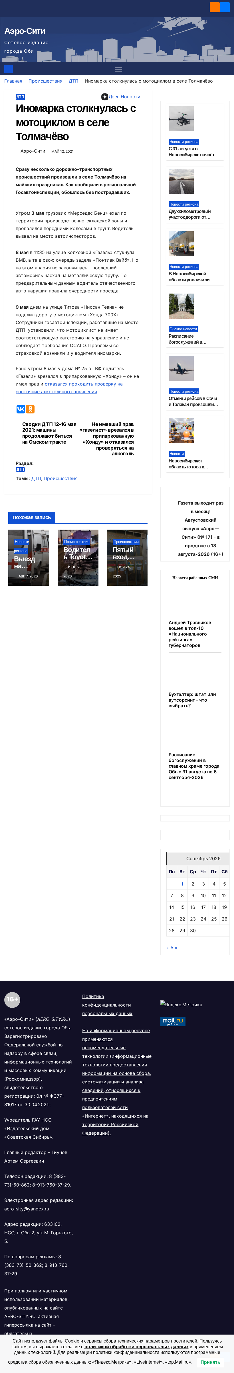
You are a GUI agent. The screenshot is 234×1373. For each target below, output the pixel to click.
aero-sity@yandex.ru (26, 1209)
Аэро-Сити (24, 31)
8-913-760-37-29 (51, 1185)
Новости (177, 454)
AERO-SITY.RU (19, 1316)
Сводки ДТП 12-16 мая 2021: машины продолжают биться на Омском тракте (49, 433)
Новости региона (184, 142)
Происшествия (45, 81)
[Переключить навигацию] (119, 68)
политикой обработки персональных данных (136, 1346)
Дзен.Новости (124, 96)
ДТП (73, 81)
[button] (226, 69)
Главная (13, 81)
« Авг (172, 947)
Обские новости (183, 329)
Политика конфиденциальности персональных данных (107, 1004)
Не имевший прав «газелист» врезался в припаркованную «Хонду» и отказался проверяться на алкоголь (106, 439)
